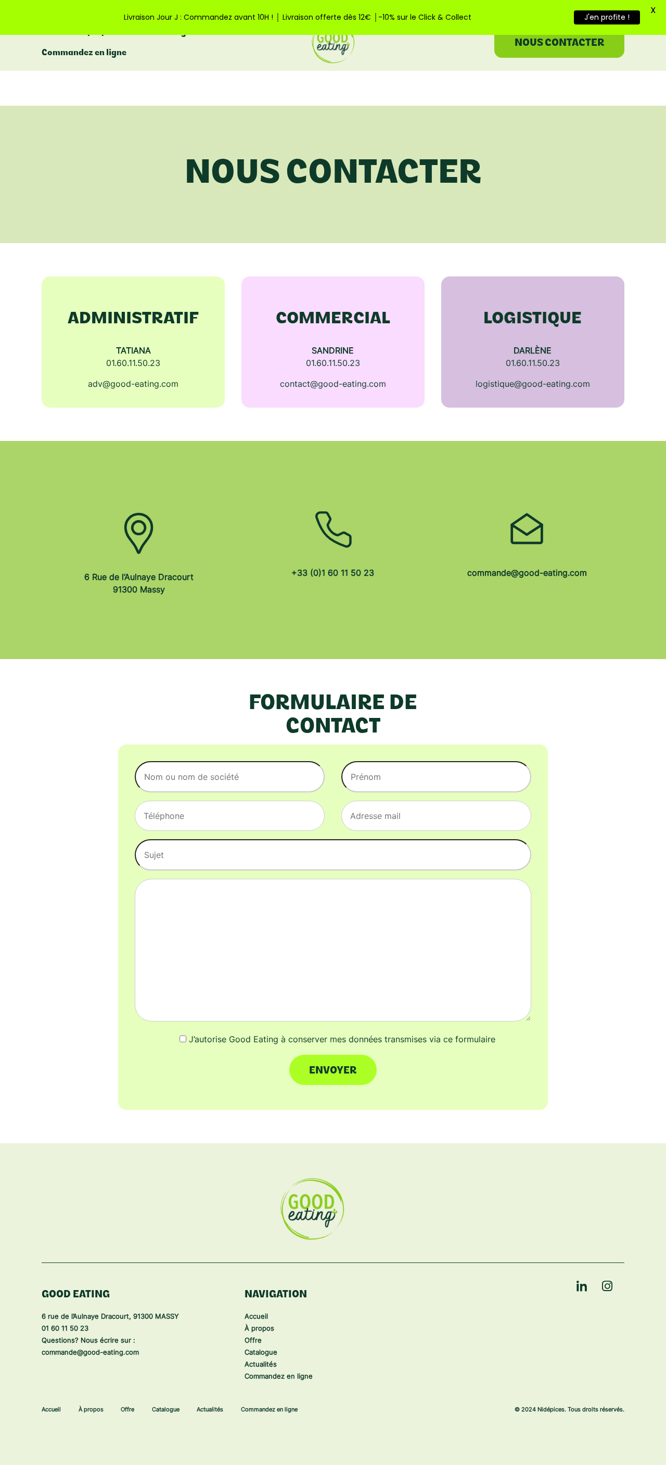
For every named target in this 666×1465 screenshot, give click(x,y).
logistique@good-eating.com (533, 385)
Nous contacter (560, 43)
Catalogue (261, 1352)
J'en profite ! (607, 17)
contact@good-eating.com (333, 385)
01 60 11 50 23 (65, 1328)
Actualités (261, 1364)
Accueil (256, 1317)
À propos (259, 1328)
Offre (253, 1340)
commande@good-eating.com (527, 574)
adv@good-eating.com (133, 385)
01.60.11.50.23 (133, 364)
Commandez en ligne (84, 53)
